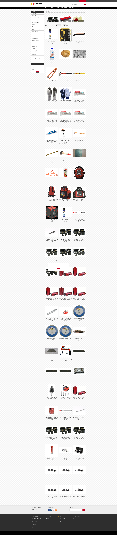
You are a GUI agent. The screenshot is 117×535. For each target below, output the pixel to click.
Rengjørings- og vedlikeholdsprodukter (35, 50)
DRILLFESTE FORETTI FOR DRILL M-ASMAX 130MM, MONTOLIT (52, 240)
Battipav (33, 65)
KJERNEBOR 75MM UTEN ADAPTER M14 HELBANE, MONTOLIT (52, 280)
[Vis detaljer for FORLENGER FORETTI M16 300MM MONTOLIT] (65, 410)
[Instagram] (51, 510)
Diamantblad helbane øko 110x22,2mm (79, 319)
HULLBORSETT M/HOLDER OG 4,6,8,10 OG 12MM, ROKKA (65, 398)
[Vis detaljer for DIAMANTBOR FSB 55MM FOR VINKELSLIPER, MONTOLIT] (79, 489)
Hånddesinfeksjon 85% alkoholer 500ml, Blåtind (51, 61)
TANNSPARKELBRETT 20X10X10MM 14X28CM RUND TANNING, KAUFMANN (79, 121)
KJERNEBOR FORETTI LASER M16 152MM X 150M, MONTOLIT (65, 279)
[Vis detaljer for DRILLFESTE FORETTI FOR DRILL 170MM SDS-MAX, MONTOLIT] (79, 212)
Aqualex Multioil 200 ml (51, 41)
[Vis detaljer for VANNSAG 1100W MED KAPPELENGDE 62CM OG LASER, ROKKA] (65, 351)
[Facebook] (49, 510)
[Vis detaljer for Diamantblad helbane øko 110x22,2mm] (79, 311)
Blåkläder (33, 69)
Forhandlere (64, 7)
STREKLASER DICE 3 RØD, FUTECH (52, 220)
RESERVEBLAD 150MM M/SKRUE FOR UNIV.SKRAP (79, 160)
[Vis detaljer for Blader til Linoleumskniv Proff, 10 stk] (51, 351)
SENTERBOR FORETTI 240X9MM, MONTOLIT (79, 418)
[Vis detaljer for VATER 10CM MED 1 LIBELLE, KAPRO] (65, 172)
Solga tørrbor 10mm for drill (52, 377)
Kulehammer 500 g (65, 80)
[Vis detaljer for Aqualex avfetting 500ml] (65, 212)
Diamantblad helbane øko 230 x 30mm (65, 339)
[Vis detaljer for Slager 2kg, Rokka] (65, 153)
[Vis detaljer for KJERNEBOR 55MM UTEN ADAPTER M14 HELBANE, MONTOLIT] (51, 252)
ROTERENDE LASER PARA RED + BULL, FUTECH (79, 200)
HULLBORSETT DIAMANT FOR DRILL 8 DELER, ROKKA (79, 378)
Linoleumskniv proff (79, 338)
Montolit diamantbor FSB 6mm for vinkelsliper (52, 477)
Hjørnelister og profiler (35, 27)
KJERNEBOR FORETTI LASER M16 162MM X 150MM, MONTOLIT (52, 418)
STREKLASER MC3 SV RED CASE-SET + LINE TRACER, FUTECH (79, 180)
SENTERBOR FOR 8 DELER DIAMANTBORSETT (52, 398)
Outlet (57, 7)
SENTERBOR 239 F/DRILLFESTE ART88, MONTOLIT (52, 319)
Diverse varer (76, 21)
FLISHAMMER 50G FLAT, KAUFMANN (79, 141)
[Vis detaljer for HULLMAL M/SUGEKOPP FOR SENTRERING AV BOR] (65, 311)
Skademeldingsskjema (35, 521)
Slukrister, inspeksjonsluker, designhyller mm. (36, 42)
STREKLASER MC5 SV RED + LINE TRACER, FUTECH (52, 200)
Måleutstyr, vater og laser (36, 36)
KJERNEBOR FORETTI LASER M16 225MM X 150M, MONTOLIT (52, 299)
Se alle (37, 71)
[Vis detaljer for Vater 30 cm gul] (79, 73)
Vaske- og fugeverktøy (35, 17)
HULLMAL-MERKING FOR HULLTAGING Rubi (52, 180)
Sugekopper (33, 26)
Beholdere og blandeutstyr (36, 40)
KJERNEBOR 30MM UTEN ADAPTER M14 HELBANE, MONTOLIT (65, 438)
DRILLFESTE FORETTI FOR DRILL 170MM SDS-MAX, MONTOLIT (79, 220)
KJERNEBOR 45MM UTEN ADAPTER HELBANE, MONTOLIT (79, 240)
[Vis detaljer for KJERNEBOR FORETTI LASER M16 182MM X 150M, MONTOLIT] (79, 271)
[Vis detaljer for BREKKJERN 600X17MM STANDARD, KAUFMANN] (51, 153)
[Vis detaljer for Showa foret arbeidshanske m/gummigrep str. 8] (51, 93)
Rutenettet (48, 25)
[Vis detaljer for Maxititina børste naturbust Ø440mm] (65, 53)
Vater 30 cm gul (79, 80)
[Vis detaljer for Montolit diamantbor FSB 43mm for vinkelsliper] (51, 489)
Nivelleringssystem (35, 31)
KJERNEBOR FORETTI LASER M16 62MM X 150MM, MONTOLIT (79, 299)
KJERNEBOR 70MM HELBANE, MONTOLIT (79, 259)
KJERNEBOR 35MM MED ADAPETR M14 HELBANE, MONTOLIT (51, 438)
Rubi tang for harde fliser (52, 80)
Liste (50, 25)
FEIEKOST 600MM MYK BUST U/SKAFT (79, 42)
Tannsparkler (34, 15)
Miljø (32, 527)
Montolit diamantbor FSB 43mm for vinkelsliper (52, 497)
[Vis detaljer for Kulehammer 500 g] (65, 73)
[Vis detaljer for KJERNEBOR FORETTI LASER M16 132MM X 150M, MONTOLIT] (79, 390)
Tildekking (33, 48)
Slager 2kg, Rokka (65, 160)
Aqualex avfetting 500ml (65, 219)
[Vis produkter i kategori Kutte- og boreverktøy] (53, 19)
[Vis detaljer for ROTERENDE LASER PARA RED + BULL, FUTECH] (79, 192)
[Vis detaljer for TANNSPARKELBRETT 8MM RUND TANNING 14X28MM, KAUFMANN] (51, 113)
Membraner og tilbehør (35, 44)
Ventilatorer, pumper (35, 46)
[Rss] (56, 510)
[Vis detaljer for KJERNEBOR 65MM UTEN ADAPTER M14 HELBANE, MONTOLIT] (65, 252)
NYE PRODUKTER (34, 13)
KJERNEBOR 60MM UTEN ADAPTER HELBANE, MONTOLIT (79, 438)
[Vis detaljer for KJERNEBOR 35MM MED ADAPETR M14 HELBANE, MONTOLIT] (51, 430)
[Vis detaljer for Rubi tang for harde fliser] (51, 73)
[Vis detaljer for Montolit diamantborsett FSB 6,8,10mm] (65, 450)
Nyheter (51, 7)
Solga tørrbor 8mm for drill (79, 358)
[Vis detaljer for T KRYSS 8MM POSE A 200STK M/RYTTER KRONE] (79, 53)
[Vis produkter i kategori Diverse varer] (78, 19)
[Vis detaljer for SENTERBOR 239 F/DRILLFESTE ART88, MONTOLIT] (51, 311)
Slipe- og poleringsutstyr (35, 22)
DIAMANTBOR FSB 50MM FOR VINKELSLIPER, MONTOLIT (65, 497)
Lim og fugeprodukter (35, 18)
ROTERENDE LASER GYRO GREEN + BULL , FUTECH (65, 200)
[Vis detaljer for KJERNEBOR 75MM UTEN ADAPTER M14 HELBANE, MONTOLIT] (51, 271)
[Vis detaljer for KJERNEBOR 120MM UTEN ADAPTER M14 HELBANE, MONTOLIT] (65, 232)
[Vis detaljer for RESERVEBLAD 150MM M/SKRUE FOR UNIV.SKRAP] (79, 153)
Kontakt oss (71, 7)
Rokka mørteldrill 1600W (65, 140)
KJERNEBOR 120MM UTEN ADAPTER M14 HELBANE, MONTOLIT (65, 240)
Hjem (46, 11)
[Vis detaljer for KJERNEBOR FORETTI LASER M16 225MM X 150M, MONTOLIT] (51, 291)
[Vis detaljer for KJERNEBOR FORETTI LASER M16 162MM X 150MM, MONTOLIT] (51, 410)
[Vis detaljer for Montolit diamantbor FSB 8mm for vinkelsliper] (65, 469)
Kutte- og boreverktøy (51, 21)
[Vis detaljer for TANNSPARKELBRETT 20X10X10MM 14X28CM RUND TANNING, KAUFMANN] (79, 113)
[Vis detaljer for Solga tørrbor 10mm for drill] (51, 370)
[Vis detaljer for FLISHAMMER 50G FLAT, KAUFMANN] (79, 133)
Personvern (33, 519)
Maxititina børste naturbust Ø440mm (65, 61)
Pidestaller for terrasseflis (36, 29)
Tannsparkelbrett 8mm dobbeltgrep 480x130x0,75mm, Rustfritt (52, 141)
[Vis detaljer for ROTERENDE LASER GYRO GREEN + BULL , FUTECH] (65, 192)
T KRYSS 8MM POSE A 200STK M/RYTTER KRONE (79, 61)
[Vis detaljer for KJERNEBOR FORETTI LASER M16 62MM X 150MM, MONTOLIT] (79, 291)
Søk (85, 4)
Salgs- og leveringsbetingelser (36, 518)
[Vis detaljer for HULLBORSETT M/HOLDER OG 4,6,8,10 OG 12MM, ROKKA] (65, 390)
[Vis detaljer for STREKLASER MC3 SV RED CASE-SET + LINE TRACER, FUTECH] (79, 172)
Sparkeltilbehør (34, 52)
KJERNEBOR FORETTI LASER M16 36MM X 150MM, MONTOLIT (65, 299)
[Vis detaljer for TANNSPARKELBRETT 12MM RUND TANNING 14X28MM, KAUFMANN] (65, 113)
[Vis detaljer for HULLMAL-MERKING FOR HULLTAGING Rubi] (51, 172)
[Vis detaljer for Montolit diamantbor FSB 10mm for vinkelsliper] (79, 469)
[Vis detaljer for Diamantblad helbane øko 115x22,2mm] (51, 331)
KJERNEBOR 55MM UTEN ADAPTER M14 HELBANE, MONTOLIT (52, 260)
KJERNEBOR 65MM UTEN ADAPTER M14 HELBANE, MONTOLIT (65, 260)
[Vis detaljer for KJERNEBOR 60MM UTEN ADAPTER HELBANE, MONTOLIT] (79, 430)
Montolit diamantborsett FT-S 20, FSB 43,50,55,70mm (79, 458)
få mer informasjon (58, 269)
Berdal (33, 67)
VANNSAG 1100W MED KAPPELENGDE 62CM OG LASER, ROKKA (65, 359)
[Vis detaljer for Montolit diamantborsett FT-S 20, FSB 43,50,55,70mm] (79, 450)
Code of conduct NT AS (35, 525)
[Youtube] (54, 510)
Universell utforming (35, 33)
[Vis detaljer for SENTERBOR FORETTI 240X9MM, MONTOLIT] (79, 410)
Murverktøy (33, 24)
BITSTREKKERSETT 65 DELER (65, 41)
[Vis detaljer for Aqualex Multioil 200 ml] (51, 34)
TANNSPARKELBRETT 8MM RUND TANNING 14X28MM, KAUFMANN (52, 121)
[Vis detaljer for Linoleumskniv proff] (79, 331)
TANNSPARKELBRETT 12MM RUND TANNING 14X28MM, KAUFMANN (65, 121)
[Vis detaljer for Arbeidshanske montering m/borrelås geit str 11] (65, 93)
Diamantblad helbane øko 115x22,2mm (52, 339)
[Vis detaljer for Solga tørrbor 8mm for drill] (79, 351)
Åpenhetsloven (34, 524)
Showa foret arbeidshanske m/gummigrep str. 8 (51, 101)
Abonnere (83, 510)
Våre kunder (47, 519)
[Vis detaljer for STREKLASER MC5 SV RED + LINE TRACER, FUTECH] (51, 192)
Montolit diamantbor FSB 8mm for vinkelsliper (65, 477)
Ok (58, 268)
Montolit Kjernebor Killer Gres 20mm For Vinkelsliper (52, 458)
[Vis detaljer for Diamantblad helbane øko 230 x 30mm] (65, 331)
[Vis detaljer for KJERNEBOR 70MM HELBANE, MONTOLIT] (79, 252)
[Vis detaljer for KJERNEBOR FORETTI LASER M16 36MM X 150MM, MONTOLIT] (65, 291)
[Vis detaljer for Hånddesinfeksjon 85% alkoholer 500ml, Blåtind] (51, 53)
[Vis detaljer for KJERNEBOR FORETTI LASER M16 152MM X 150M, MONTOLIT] (65, 271)
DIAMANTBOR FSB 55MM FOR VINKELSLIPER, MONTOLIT (79, 497)
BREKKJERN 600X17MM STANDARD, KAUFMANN (52, 160)
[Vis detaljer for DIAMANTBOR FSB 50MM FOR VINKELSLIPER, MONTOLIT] (65, 489)
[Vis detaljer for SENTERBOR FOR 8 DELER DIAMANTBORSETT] (51, 390)
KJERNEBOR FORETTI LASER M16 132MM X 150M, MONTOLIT (79, 398)
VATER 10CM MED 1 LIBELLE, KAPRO (65, 180)
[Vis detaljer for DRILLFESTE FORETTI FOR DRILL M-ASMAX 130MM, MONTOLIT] (51, 232)
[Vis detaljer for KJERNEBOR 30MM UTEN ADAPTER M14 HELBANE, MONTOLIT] (65, 430)
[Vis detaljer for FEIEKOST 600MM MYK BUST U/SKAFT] (79, 34)
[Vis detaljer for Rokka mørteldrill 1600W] (65, 133)
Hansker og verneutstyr (35, 38)
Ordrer (60, 521)
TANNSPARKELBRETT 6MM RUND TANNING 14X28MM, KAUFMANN (79, 101)
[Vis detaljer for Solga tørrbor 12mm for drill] (65, 370)
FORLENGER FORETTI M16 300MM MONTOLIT (65, 418)
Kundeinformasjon (62, 518)
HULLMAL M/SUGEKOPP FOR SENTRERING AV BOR (65, 319)
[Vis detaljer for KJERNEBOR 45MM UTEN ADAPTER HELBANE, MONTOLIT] (79, 232)
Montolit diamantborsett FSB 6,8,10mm (65, 458)
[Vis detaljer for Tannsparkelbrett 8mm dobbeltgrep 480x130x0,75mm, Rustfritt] (51, 133)
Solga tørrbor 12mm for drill (65, 377)
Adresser (60, 519)
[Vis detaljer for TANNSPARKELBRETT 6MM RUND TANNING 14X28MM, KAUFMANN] (79, 93)
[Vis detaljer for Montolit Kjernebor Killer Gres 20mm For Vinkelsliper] (51, 450)
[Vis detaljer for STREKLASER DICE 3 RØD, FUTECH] (51, 212)
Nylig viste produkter (76, 519)
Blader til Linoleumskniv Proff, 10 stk (52, 359)
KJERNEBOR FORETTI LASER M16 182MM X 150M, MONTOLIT (79, 279)
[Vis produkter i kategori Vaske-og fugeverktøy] (65, 19)
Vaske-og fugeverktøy (65, 21)
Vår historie (33, 522)
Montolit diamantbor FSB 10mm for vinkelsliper (79, 477)
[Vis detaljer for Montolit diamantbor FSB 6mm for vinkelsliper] (51, 469)
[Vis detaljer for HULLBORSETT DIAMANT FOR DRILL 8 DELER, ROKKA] (79, 370)
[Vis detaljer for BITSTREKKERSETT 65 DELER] (65, 34)
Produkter (45, 7)
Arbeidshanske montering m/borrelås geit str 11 (65, 101)
